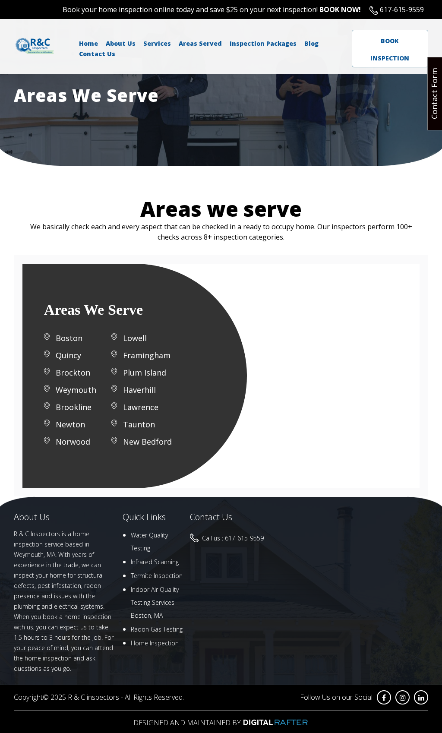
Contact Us (97, 54)
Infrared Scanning (155, 562)
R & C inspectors (93, 697)
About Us (121, 43)
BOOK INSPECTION (389, 49)
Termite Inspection (157, 576)
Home (88, 43)
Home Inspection (155, 643)
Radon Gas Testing (157, 629)
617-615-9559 (401, 9)
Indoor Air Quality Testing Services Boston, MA (155, 602)
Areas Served (200, 43)
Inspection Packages (263, 43)
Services (157, 43)
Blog (311, 43)
